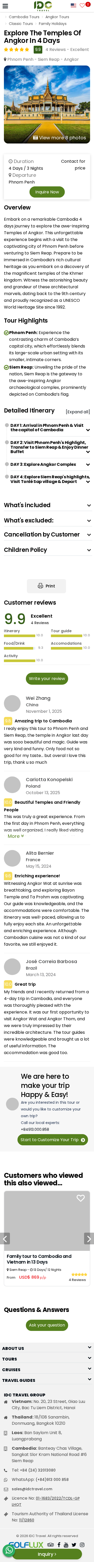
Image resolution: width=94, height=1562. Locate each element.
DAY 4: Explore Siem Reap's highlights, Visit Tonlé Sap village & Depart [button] (50, 479)
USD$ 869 (32, 1277)
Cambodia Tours (24, 16)
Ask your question (47, 1325)
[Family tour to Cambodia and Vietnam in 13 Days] (47, 1221)
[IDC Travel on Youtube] (66, 1545)
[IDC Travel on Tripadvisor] (50, 1545)
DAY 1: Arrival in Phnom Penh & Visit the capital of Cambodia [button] (47, 427)
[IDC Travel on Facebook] (58, 1545)
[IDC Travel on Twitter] (74, 1545)
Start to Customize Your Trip (50, 1140)
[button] (48, 505)
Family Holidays (53, 23)
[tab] (50, 427)
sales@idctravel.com (32, 1489)
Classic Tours (21, 23)
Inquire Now (47, 192)
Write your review (47, 679)
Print (50, 586)
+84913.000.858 (35, 1129)
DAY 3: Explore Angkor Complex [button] (43, 464)
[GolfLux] (26, 1545)
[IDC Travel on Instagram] (82, 1545)
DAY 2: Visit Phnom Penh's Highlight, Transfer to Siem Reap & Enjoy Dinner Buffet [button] (49, 447)
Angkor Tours (57, 16)
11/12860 (26, 1520)
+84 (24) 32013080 (38, 1470)
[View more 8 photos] (47, 104)
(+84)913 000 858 (52, 1479)
